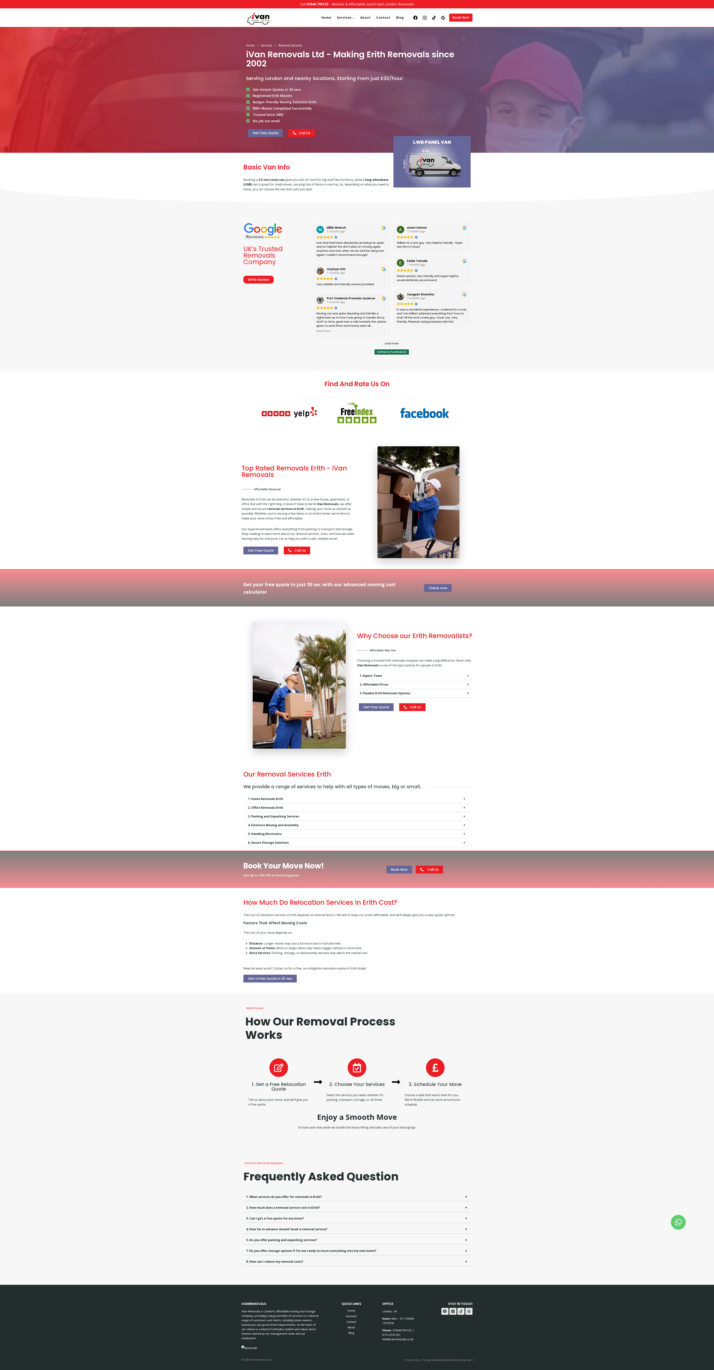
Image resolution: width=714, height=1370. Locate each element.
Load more (392, 343)
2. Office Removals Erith (265, 808)
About (365, 18)
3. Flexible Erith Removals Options (385, 693)
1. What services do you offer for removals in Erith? (284, 1197)
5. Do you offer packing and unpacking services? (281, 1240)
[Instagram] (425, 17)
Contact (383, 18)
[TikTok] (434, 17)
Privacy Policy (412, 1360)
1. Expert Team (371, 676)
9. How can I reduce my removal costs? (274, 1261)
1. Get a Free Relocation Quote (279, 1086)
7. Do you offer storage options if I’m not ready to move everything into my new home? (311, 1251)
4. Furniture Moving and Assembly (273, 825)
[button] (414, 675)
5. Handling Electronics (265, 834)
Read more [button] (323, 331)
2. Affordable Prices (374, 684)
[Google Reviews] (443, 17)
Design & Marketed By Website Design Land (447, 1360)
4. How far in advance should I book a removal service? (286, 1229)
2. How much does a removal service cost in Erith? (283, 1208)
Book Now (461, 17)
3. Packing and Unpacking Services (273, 816)
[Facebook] (415, 17)
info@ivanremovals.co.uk (397, 1339)
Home (326, 18)
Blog (400, 18)
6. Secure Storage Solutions (268, 843)
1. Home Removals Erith (265, 799)
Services (351, 1316)
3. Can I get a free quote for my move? (275, 1218)
